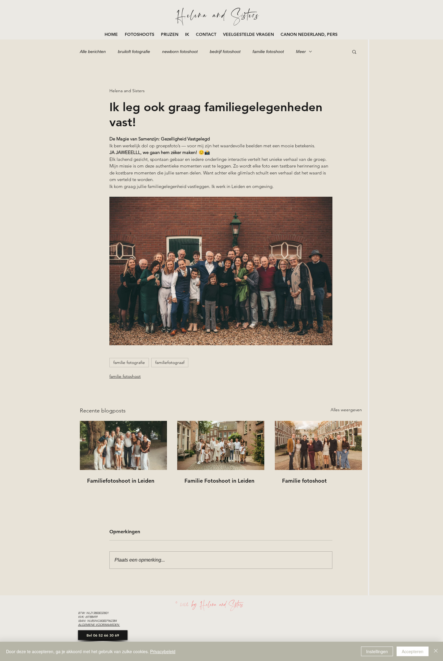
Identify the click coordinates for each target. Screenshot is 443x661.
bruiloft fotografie (134, 51)
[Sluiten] (435, 651)
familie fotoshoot (268, 51)
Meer (301, 51)
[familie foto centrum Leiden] (220, 445)
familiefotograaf (169, 362)
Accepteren (412, 651)
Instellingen (377, 651)
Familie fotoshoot (304, 480)
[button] (140, 34)
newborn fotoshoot (180, 51)
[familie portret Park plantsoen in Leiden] (123, 445)
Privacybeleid (162, 651)
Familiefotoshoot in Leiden (120, 480)
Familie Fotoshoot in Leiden (219, 480)
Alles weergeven (346, 409)
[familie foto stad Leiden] (318, 445)
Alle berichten (93, 51)
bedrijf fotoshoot (225, 51)
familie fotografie (129, 362)
